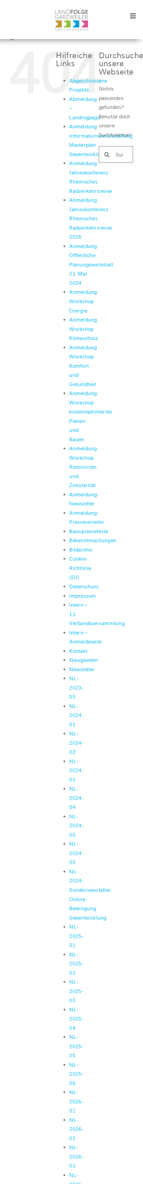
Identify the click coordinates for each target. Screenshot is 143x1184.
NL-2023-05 (76, 687)
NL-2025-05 (76, 1046)
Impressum (82, 596)
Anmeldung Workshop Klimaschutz (83, 329)
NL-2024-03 (76, 770)
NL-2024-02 (76, 742)
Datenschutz (83, 586)
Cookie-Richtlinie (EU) (80, 568)
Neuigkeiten (83, 660)
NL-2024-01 (76, 715)
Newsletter (82, 669)
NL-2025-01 (76, 936)
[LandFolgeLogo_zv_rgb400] (71, 12)
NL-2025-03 (76, 991)
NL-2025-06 (76, 1074)
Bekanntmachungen (92, 540)
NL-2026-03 (76, 1156)
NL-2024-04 (76, 798)
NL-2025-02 (76, 963)
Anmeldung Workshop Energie (83, 301)
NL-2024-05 (76, 825)
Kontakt (78, 651)
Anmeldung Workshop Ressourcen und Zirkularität (83, 466)
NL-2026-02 (76, 1129)
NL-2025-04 (76, 1019)
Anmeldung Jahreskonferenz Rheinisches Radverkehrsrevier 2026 (91, 218)
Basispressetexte (88, 531)
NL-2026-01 (76, 1101)
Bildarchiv (80, 550)
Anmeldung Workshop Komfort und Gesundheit (83, 365)
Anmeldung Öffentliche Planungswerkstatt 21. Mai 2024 (91, 264)
